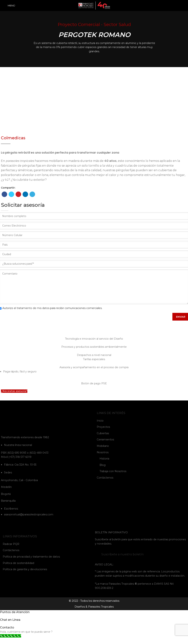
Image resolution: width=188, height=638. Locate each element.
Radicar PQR (11, 544)
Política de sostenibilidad (18, 563)
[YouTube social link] (12, 523)
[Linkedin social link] (25, 194)
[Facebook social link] (4, 194)
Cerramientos (105, 439)
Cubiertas (103, 433)
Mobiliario (103, 446)
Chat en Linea (10, 620)
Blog (103, 465)
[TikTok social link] (27, 523)
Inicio (100, 420)
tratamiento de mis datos (33, 308)
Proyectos (103, 427)
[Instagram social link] (8, 523)
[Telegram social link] (32, 194)
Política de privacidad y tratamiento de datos (31, 556)
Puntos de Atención (15, 612)
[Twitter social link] (11, 194)
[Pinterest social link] (18, 194)
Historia (104, 458)
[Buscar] (184, 5)
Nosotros (103, 452)
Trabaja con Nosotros (113, 471)
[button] (14, 391)
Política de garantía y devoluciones (25, 569)
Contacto (7, 627)
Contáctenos (105, 477)
